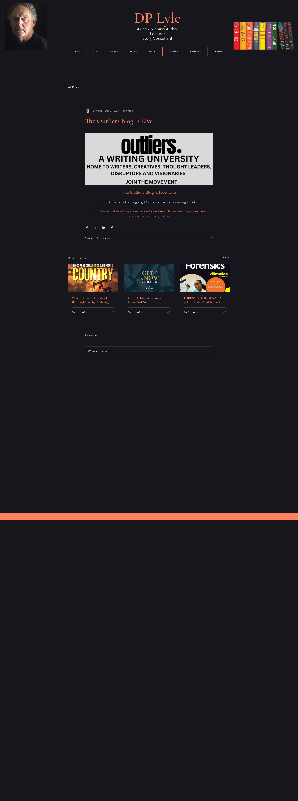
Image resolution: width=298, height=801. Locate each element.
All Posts (73, 87)
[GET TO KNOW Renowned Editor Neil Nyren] (149, 278)
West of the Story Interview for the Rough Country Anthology (91, 300)
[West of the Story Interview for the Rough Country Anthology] (93, 278)
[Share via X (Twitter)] (95, 227)
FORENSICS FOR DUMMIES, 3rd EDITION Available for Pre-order (204, 300)
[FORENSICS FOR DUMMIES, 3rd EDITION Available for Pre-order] (205, 278)
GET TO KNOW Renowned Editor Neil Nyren (145, 300)
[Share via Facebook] (86, 227)
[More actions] (211, 111)
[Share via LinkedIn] (103, 227)
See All (226, 257)
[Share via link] (112, 227)
